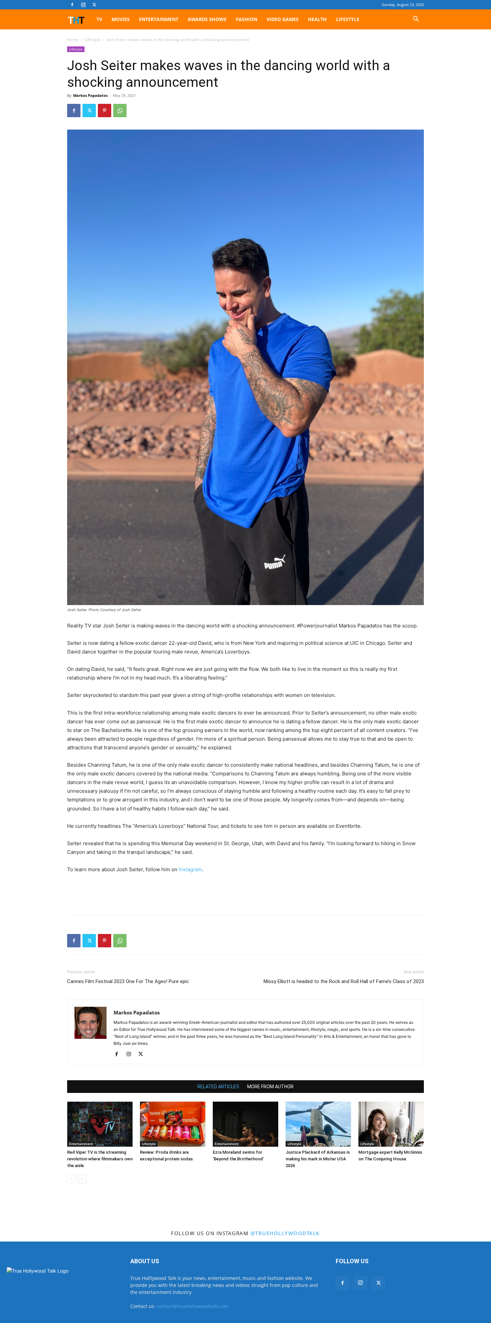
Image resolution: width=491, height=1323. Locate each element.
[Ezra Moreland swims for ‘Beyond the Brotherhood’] (245, 1124)
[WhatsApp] (120, 110)
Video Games (283, 19)
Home (72, 39)
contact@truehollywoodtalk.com (192, 1306)
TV (99, 19)
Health (317, 19)
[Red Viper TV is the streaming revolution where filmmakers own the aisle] (100, 1124)
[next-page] (82, 1179)
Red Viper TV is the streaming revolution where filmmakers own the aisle (100, 1159)
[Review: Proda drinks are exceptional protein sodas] (172, 1124)
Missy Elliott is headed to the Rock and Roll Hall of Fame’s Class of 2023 (344, 981)
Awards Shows (207, 19)
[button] (416, 20)
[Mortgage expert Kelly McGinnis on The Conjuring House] (391, 1124)
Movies (121, 19)
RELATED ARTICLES (218, 1086)
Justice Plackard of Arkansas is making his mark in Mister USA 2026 (318, 1159)
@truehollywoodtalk (285, 1233)
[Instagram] (83, 4)
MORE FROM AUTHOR (270, 1086)
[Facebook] (72, 4)
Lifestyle (347, 19)
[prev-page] (71, 1179)
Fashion (246, 19)
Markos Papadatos (90, 95)
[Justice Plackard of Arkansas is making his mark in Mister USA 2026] (318, 1124)
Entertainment (158, 19)
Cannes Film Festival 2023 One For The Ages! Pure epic (128, 981)
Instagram (190, 869)
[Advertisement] (245, 893)
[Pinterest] (104, 110)
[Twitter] (94, 4)
